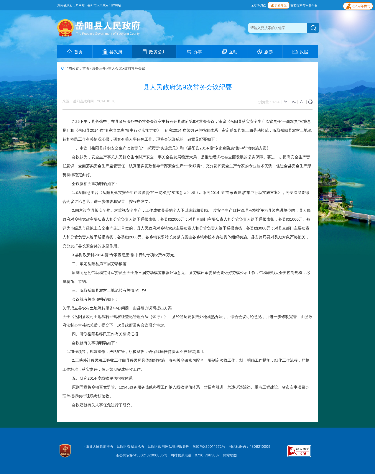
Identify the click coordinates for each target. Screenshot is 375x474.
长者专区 (281, 5)
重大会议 (115, 68)
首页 (85, 68)
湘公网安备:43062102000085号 (141, 455)
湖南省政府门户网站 (71, 5)
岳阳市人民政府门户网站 (104, 5)
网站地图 (230, 455)
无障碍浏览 (258, 5)
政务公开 (99, 68)
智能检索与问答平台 (304, 5)
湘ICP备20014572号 (209, 446)
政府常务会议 (134, 68)
